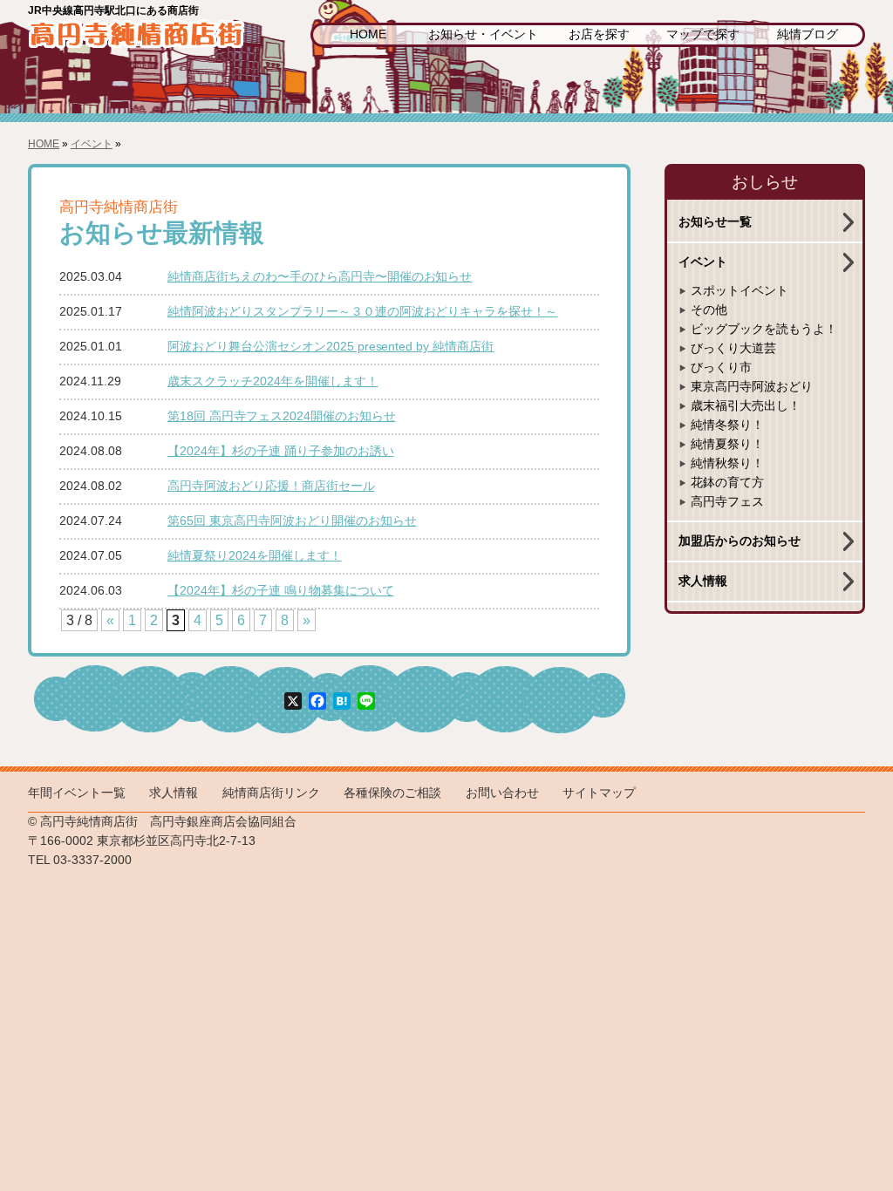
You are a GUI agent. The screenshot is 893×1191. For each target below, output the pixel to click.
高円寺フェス (727, 501)
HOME (368, 34)
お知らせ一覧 (715, 221)
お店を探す (599, 34)
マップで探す (703, 34)
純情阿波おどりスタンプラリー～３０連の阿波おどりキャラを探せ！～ (362, 311)
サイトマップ (599, 793)
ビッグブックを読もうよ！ (764, 329)
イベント (91, 144)
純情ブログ (807, 34)
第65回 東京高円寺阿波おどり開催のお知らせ (292, 520)
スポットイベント (739, 290)
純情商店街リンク (271, 793)
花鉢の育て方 (727, 482)
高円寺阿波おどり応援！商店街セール (271, 486)
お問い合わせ (502, 793)
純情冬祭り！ (727, 425)
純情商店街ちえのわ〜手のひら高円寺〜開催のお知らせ (320, 276)
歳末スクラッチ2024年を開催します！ (272, 381)
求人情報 (702, 581)
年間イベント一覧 (77, 793)
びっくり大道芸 (733, 348)
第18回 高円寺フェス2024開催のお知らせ (281, 416)
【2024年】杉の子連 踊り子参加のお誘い (280, 451)
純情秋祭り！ (727, 463)
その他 (709, 309)
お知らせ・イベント (483, 34)
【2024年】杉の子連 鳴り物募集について (280, 590)
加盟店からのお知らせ (739, 541)
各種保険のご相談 (392, 793)
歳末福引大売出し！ (746, 405)
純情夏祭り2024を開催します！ (254, 555)
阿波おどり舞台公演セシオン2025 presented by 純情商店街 (330, 346)
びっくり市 (721, 367)
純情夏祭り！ (727, 444)
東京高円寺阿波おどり (752, 386)
